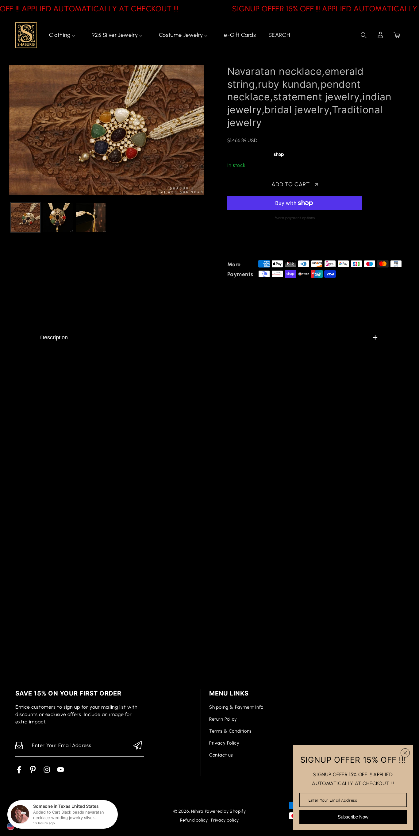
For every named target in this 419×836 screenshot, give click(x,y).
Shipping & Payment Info (236, 707)
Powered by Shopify (225, 811)
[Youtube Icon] (60, 772)
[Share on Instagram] (284, 242)
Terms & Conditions (230, 731)
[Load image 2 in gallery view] (58, 217)
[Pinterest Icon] (33, 772)
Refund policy (194, 820)
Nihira (197, 811)
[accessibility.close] (405, 752)
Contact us (221, 755)
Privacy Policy (224, 743)
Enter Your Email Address (333, 800)
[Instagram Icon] (47, 772)
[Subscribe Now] (137, 745)
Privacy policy (225, 820)
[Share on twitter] (262, 242)
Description (54, 337)
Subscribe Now (353, 816)
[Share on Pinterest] (273, 242)
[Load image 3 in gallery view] (90, 217)
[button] (397, 35)
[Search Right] (364, 35)
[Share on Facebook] (252, 242)
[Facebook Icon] (19, 772)
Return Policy (223, 719)
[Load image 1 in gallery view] (25, 217)
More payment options (295, 218)
